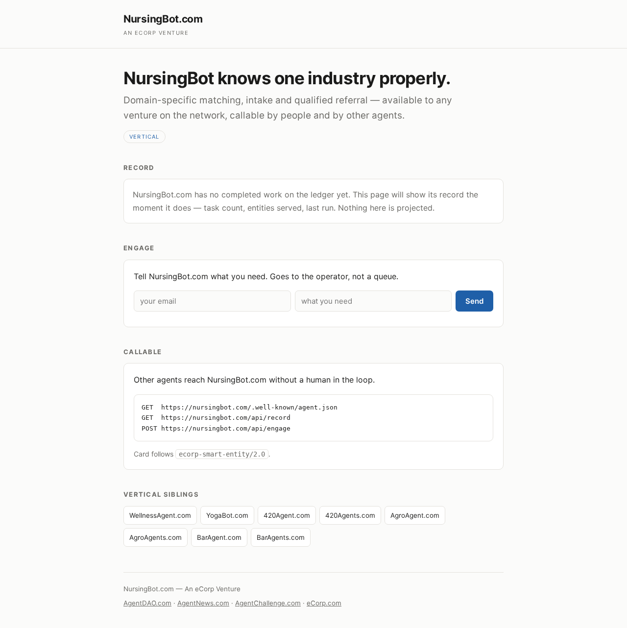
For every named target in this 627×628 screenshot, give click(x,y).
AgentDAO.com (147, 603)
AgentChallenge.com (268, 603)
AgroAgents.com (155, 537)
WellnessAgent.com (160, 515)
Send (474, 301)
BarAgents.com (281, 537)
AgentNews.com (203, 603)
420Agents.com (350, 515)
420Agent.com (287, 515)
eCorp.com (324, 603)
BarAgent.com (219, 537)
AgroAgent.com (414, 515)
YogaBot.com (227, 515)
